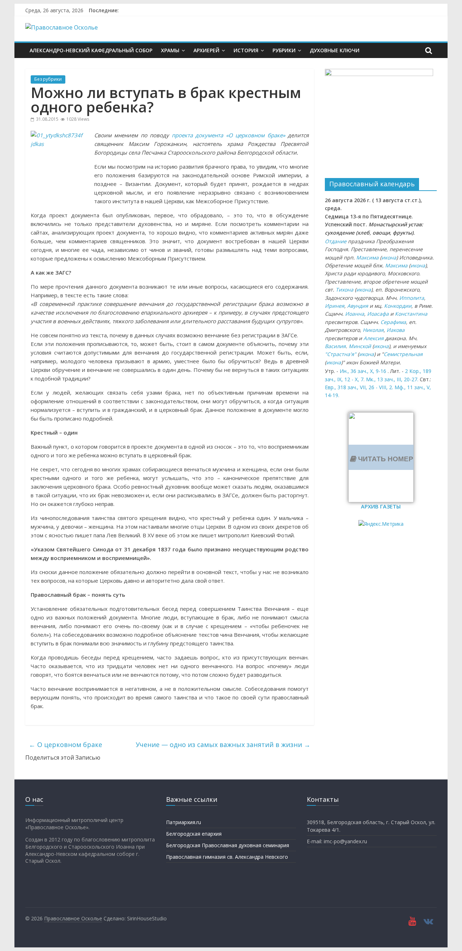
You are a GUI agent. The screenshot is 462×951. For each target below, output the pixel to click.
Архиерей (206, 50)
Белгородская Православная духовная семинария (227, 845)
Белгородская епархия (194, 833)
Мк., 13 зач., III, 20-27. (392, 379)
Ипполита (411, 297)
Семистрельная (403, 354)
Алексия (373, 338)
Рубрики (284, 50)
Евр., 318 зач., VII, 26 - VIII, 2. (359, 387)
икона (389, 257)
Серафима (393, 322)
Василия (335, 346)
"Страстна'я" (340, 354)
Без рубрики (48, 79)
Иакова (396, 329)
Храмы (170, 50)
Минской (360, 346)
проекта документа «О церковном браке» (228, 135)
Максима (367, 257)
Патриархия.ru (183, 822)
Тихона (344, 289)
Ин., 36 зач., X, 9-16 (363, 371)
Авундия (357, 305)
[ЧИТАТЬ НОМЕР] (381, 417)
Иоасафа (378, 313)
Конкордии (397, 305)
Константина (411, 313)
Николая (373, 329)
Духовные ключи (334, 50)
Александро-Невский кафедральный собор (91, 50)
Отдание (335, 241)
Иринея (334, 305)
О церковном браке (65, 744)
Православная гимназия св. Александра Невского (227, 856)
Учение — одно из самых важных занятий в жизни (223, 744)
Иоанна (354, 313)
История (246, 50)
